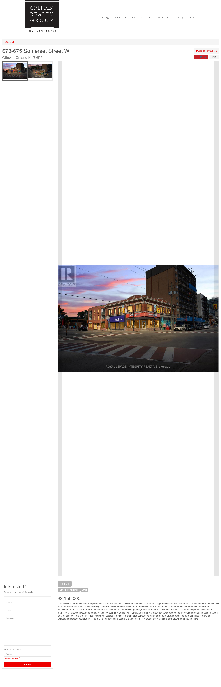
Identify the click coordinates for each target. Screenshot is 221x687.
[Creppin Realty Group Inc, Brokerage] (42, 16)
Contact (192, 17)
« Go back (9, 41)
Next (216, 318)
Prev (60, 318)
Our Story (178, 17)
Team (117, 17)
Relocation (163, 17)
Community (147, 17)
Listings (106, 17)
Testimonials (130, 17)
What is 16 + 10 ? (12, 649)
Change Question (11, 658)
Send (26, 664)
